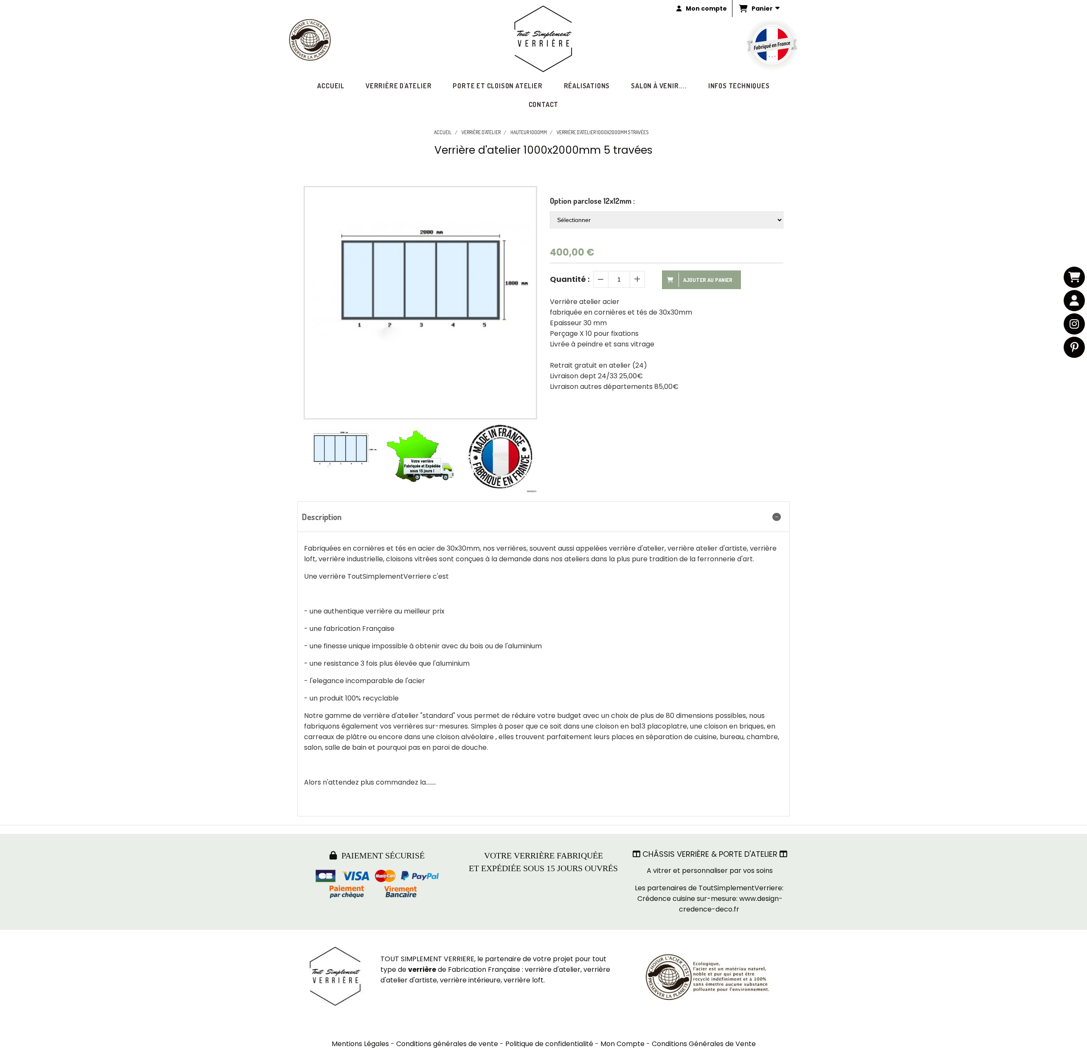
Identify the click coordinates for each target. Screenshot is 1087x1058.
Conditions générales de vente (447, 1044)
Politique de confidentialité (549, 1044)
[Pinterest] (1074, 347)
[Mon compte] (1074, 300)
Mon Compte (622, 1044)
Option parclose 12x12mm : (592, 200)
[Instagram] (1074, 324)
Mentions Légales (360, 1044)
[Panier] (1074, 277)
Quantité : (570, 279)
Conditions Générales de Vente (704, 1044)
